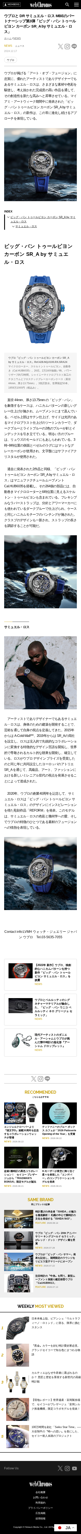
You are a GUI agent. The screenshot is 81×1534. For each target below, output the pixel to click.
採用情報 (40, 1518)
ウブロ (10, 60)
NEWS (17, 38)
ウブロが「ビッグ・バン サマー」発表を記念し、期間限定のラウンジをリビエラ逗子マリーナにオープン (55, 1258)
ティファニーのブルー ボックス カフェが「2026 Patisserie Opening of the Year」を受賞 (59, 1130)
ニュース (19, 46)
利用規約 (40, 1502)
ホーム (8, 38)
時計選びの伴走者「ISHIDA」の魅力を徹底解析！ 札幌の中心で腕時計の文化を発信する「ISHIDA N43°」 (55, 1215)
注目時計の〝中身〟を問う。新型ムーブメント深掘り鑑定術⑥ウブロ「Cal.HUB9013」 (55, 1279)
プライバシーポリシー (40, 1507)
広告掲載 (40, 1513)
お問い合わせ (40, 1497)
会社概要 (40, 1492)
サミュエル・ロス (26, 226)
